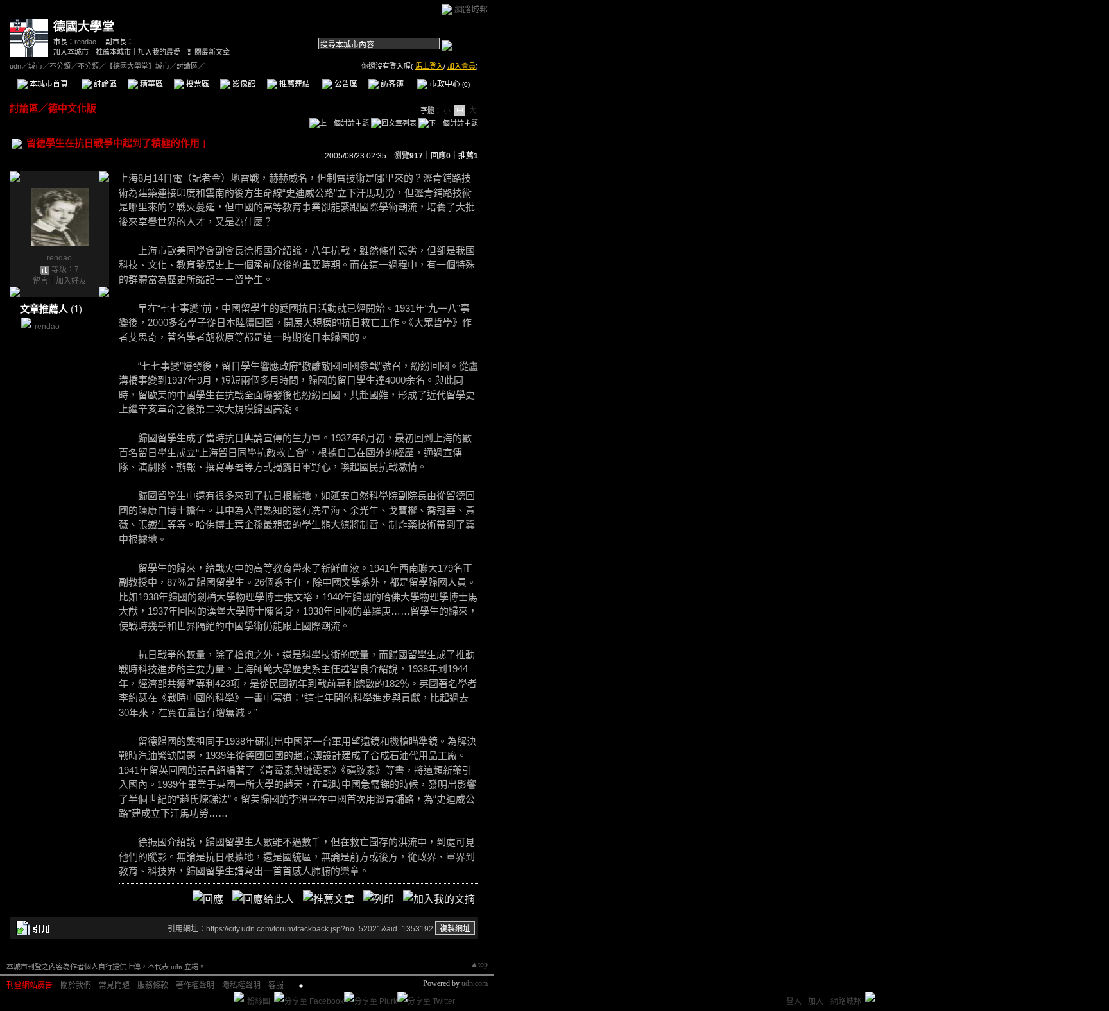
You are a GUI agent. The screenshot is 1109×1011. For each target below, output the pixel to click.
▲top (479, 964)
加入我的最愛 (159, 52)
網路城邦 (471, 9)
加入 (815, 1001)
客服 (276, 985)
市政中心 (448, 84)
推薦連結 (293, 84)
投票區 (196, 84)
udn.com (474, 983)
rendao (85, 42)
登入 (794, 1001)
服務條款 (152, 985)
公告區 (344, 84)
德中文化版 (72, 108)
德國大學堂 (83, 26)
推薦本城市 (113, 52)
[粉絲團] (239, 997)
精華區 (150, 84)
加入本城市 (71, 52)
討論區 (104, 84)
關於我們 (75, 985)
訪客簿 (391, 84)
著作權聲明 (195, 985)
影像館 (242, 84)
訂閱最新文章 (208, 52)
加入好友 (71, 280)
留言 (40, 280)
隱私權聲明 (241, 985)
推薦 (468, 155)
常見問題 (114, 985)
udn (15, 66)
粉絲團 (258, 1001)
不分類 (60, 66)
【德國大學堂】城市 (137, 66)
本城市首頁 (48, 84)
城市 (35, 66)
